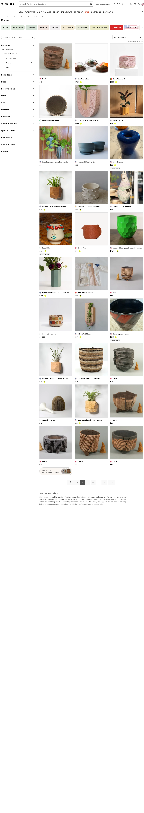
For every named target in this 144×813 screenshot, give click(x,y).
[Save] (69, 47)
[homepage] (8, 4)
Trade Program (120, 4)
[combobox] (56, 4)
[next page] (111, 482)
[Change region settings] (143, 4)
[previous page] (71, 482)
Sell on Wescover (103, 4)
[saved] (134, 4)
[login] (130, 3)
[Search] (32, 37)
